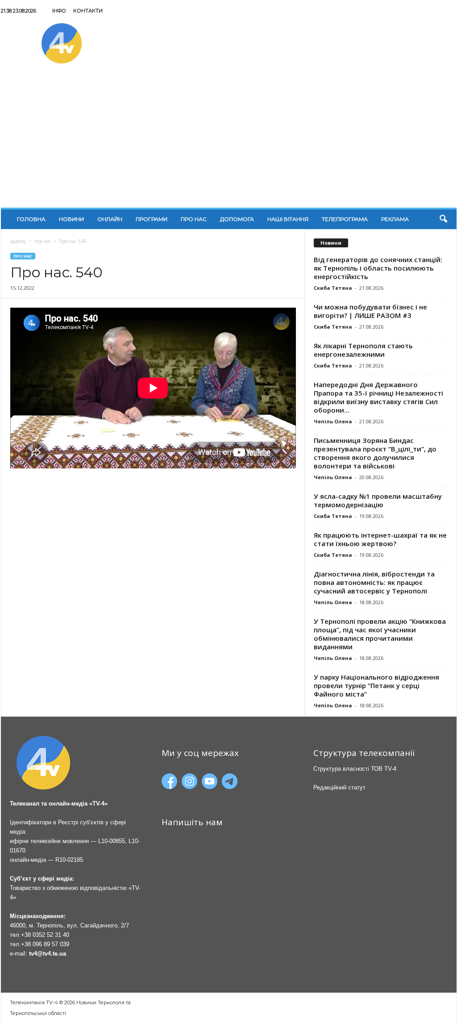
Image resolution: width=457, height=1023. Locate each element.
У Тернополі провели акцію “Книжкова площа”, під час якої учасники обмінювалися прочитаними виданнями (380, 634)
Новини (71, 219)
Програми (151, 219)
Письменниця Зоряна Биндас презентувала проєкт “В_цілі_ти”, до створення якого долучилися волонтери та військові (375, 453)
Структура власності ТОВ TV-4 (354, 768)
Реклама (395, 219)
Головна (31, 219)
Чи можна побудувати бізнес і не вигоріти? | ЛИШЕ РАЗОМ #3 (370, 311)
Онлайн (109, 219)
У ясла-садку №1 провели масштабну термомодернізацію (378, 500)
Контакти (88, 11)
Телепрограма (345, 219)
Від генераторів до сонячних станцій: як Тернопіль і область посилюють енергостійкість (378, 268)
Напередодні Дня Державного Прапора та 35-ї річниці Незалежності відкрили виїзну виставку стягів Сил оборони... (378, 397)
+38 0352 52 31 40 (45, 934)
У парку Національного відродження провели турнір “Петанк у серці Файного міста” (376, 685)
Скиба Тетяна (333, 287)
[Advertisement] (229, 140)
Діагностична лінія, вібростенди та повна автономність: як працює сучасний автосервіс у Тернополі (374, 582)
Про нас (194, 219)
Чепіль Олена (333, 421)
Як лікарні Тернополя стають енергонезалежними (363, 350)
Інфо (59, 11)
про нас (42, 241)
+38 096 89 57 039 (45, 944)
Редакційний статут (339, 787)
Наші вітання (287, 219)
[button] (443, 219)
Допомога (237, 219)
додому (18, 241)
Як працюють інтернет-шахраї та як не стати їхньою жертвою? (380, 539)
